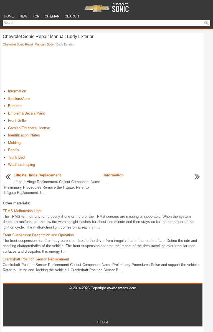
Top (36, 16)
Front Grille (17, 120)
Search (72, 16)
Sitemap (52, 16)
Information (17, 91)
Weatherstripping (21, 165)
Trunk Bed (16, 157)
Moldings (15, 143)
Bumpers (15, 106)
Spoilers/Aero (19, 99)
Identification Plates (24, 135)
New (23, 16)
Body (50, 44)
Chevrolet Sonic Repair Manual (23, 44)
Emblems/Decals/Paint (26, 113)
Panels (13, 150)
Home (9, 16)
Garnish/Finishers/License (29, 128)
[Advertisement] (102, 69)
